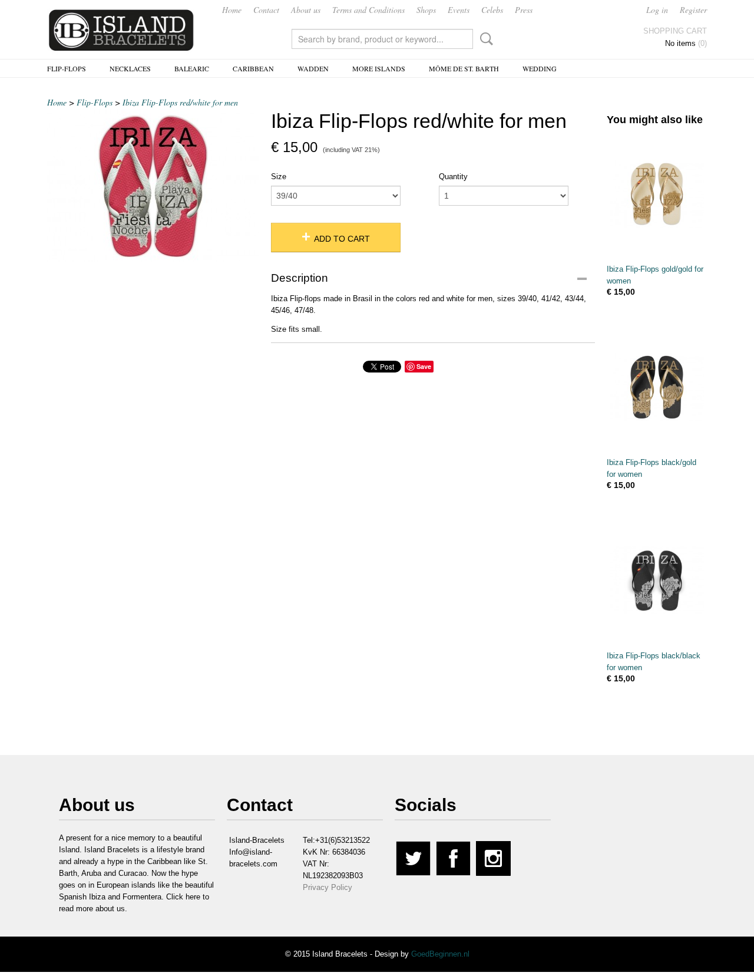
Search (484, 39)
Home (232, 9)
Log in (657, 9)
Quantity (453, 176)
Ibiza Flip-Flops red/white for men (180, 102)
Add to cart (342, 238)
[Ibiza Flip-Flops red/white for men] (153, 185)
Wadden (313, 68)
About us (305, 9)
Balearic (191, 68)
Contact (266, 9)
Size (278, 176)
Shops (426, 9)
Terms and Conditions (368, 9)
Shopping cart (675, 31)
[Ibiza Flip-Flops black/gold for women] (657, 387)
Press (524, 9)
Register (693, 9)
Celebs (492, 9)
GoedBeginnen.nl (440, 954)
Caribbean (253, 68)
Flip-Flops (66, 68)
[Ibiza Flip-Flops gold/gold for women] (657, 193)
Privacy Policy (327, 887)
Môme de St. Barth (464, 68)
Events (458, 9)
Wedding (539, 68)
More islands (378, 68)
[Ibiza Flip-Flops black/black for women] (657, 580)
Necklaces (130, 68)
